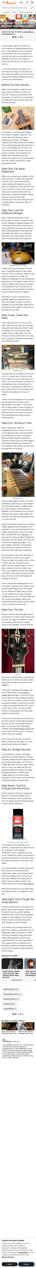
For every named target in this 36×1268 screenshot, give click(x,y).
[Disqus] (18, 1063)
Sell (21, 2)
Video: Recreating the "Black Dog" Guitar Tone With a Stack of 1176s (9, 1032)
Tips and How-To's (8, 34)
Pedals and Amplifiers (25, 12)
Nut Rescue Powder (23, 729)
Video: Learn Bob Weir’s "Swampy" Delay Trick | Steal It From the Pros (25, 1032)
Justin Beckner (28, 32)
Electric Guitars (11, 989)
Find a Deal (6, 12)
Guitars (14, 12)
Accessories (9, 1004)
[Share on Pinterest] (20, 37)
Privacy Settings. (8, 1257)
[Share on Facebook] (15, 37)
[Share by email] (23, 37)
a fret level (24, 535)
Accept (26, 1264)
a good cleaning (28, 884)
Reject (9, 1264)
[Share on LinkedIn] (13, 37)
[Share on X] (18, 37)
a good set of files (18, 542)
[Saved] (27, 2)
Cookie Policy (23, 1252)
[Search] (32, 7)
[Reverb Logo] (11, 2)
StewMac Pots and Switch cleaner (18, 842)
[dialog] (18, 1253)
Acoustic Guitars (11, 999)
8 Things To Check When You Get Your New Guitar (18, 24)
